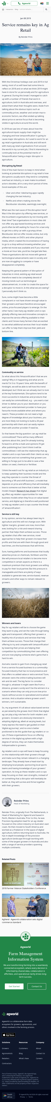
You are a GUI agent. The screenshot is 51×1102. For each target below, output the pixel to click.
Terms (31, 1097)
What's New (24, 1058)
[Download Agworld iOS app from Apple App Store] (8, 1035)
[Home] (3, 9)
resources (9, 9)
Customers (23, 1048)
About (38, 1048)
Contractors (7, 1063)
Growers (5, 1048)
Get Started (14, 986)
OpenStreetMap (23, 1081)
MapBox (33, 1081)
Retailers (5, 1058)
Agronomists (7, 1053)
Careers (39, 1058)
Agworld (26, 3)
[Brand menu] (5, 3)
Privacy (22, 1097)
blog (16, 9)
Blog (21, 1053)
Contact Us (37, 986)
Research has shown (26, 491)
